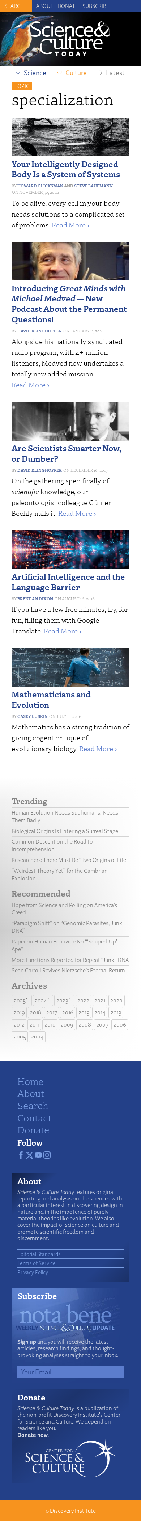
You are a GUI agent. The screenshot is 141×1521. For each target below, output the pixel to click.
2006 (120, 1024)
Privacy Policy (32, 1272)
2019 (19, 1012)
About (45, 6)
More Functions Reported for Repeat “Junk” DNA (70, 959)
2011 (34, 1024)
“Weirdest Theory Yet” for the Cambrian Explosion (60, 874)
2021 (99, 1000)
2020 (116, 1000)
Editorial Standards (39, 1254)
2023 (62, 1000)
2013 (116, 1012)
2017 (51, 1012)
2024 (41, 1000)
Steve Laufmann (93, 185)
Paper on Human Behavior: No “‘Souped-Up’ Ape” (64, 945)
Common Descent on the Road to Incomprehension (52, 845)
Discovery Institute (73, 1510)
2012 (19, 1024)
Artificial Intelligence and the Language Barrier (68, 581)
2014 (100, 1012)
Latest (115, 73)
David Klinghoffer (39, 331)
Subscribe (96, 6)
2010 (50, 1024)
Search (32, 1105)
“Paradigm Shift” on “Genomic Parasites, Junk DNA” (67, 927)
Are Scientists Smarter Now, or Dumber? (66, 453)
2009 (67, 1024)
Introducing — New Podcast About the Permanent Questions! (69, 303)
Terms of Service (36, 1263)
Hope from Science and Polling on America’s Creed (64, 909)
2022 (83, 1000)
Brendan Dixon (35, 598)
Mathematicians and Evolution (51, 699)
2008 (84, 1024)
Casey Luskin (32, 716)
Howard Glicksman (40, 185)
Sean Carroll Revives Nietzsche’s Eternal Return (68, 970)
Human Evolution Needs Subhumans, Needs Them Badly (65, 816)
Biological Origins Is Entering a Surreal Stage (65, 831)
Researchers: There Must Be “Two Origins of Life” (70, 860)
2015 (83, 1012)
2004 (37, 1036)
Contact (34, 1117)
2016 (67, 1012)
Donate (67, 6)
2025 (20, 1000)
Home (30, 1081)
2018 (35, 1012)
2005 (20, 1036)
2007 (102, 1024)
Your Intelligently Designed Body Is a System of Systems (66, 168)
